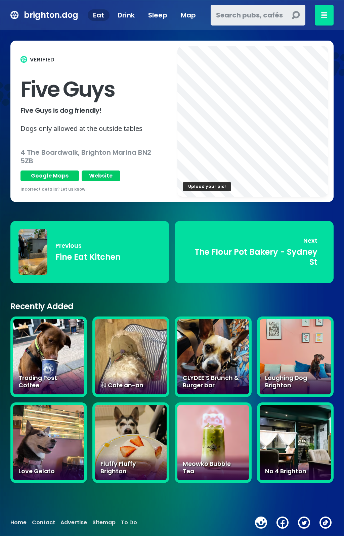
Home (18, 522)
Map (188, 15)
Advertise (73, 522)
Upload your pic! (207, 186)
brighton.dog (51, 14)
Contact (43, 522)
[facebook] (282, 523)
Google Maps (50, 176)
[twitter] (304, 523)
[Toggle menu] (324, 15)
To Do (129, 522)
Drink (126, 15)
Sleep (157, 15)
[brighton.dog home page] (14, 15)
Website (101, 176)
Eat (98, 15)
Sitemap (104, 522)
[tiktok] (325, 523)
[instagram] (261, 523)
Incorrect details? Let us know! (53, 189)
